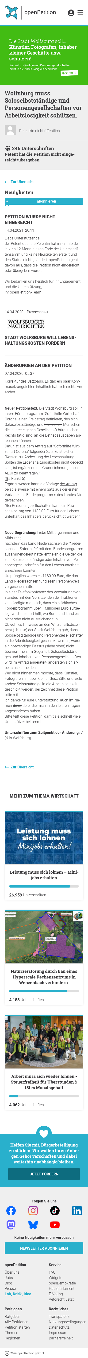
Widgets (55, 1278)
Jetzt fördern (44, 1174)
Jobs (9, 1278)
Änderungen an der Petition (38, 365)
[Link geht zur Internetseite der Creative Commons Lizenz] (7, 1353)
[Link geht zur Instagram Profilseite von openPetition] (33, 1210)
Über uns (12, 1272)
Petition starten (17, 1327)
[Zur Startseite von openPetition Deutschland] (31, 12)
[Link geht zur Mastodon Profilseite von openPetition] (11, 1224)
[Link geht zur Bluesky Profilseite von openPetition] (33, 1224)
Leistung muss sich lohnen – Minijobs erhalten (44, 875)
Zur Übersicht (22, 182)
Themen (11, 1333)
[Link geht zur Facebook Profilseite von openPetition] (11, 1210)
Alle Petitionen (16, 1322)
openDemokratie (62, 1283)
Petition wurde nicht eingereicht (30, 219)
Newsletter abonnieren (44, 1248)
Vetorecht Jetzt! (62, 1299)
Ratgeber (12, 1316)
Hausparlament (61, 1288)
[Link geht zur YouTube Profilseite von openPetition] (55, 1224)
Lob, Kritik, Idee (18, 1294)
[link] (80, 13)
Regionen (12, 1338)
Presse (10, 1288)
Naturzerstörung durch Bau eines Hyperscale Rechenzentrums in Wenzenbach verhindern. (44, 976)
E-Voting (56, 1294)
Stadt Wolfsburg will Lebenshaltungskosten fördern (41, 340)
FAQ (52, 1272)
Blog (8, 1283)
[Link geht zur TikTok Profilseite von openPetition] (55, 1210)
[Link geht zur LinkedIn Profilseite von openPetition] (77, 1210)
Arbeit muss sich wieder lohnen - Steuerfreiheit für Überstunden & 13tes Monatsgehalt (44, 1081)
